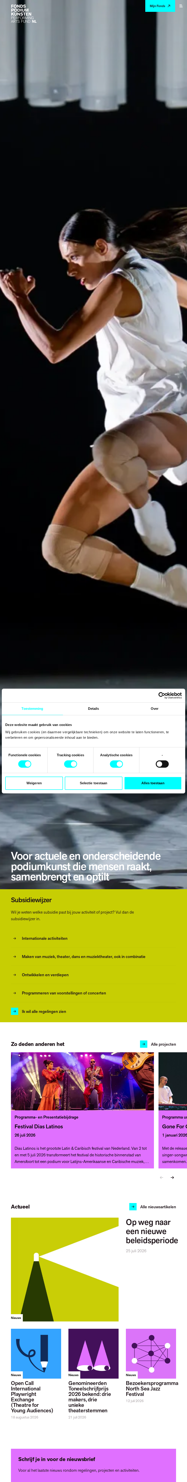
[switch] (70, 764)
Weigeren (34, 783)
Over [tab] (154, 708)
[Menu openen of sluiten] (181, 6)
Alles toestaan (152, 783)
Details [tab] (93, 708)
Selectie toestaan (93, 783)
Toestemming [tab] (32, 708)
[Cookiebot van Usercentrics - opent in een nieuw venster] (162, 695)
